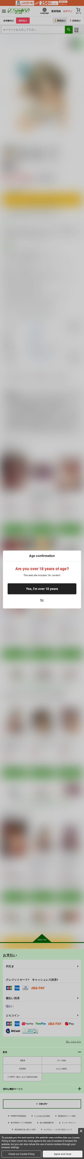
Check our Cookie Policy (21, 1153)
